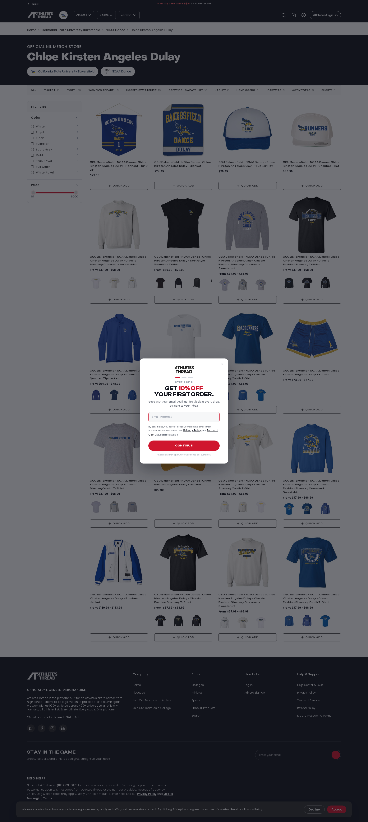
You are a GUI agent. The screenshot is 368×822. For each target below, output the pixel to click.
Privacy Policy (192, 430)
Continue (184, 445)
